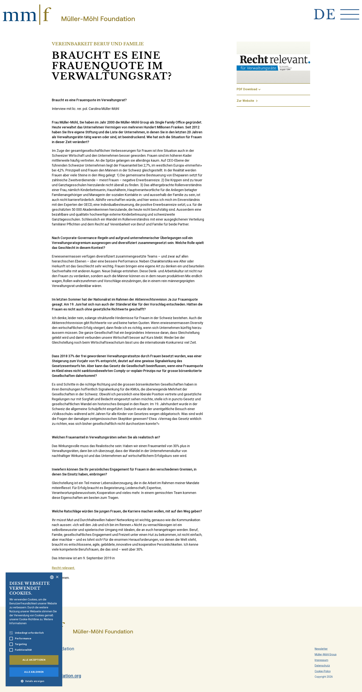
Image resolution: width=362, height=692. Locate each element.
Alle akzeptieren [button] (33, 660)
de (325, 14)
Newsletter (321, 648)
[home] (69, 14)
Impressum (321, 660)
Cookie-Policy (323, 671)
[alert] (34, 629)
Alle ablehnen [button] (34, 672)
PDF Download (247, 89)
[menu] (349, 14)
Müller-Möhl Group (326, 654)
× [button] (57, 577)
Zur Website (245, 101)
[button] (33, 681)
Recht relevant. (63, 568)
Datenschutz (322, 665)
